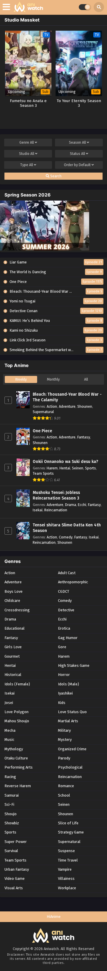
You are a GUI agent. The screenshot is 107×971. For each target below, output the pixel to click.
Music (9, 739)
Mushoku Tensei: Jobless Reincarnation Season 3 (56, 495)
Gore (62, 647)
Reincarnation (55, 510)
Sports (90, 468)
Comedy (66, 537)
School (64, 795)
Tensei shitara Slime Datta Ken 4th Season (67, 528)
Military (64, 730)
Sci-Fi (9, 804)
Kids (61, 702)
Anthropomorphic (73, 582)
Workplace (67, 888)
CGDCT (63, 591)
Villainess (66, 878)
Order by (77, 165)
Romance (66, 786)
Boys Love (13, 591)
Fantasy (83, 437)
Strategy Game (71, 832)
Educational (14, 628)
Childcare (12, 600)
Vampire (65, 869)
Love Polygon (16, 712)
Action (52, 406)
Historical (12, 674)
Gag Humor (68, 638)
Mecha (9, 730)
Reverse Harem (17, 786)
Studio (26, 154)
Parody (64, 758)
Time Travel (68, 860)
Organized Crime (72, 749)
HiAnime (54, 916)
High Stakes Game (73, 665)
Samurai (11, 795)
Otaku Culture (16, 758)
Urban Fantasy (16, 869)
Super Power (15, 841)
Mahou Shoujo (16, 721)
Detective (66, 610)
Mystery (65, 739)
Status (77, 154)
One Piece (42, 430)
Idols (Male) (68, 684)
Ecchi (82, 504)
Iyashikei (65, 693)
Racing (10, 776)
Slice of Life (68, 823)
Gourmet (12, 656)
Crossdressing (17, 610)
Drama (70, 504)
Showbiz (11, 823)
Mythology (13, 749)
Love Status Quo (72, 712)
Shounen (84, 406)
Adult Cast (66, 573)
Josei (8, 702)
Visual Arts (13, 888)
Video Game (14, 878)
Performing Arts (18, 767)
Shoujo (10, 814)
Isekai (38, 510)
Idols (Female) (17, 684)
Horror (64, 674)
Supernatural (43, 412)
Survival (11, 851)
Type (26, 165)
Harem (52, 468)
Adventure (67, 406)
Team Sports (43, 473)
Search (55, 176)
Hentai (64, 468)
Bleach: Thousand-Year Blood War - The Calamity (67, 397)
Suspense (66, 851)
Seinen (77, 468)
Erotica (64, 628)
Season (77, 142)
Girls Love (13, 647)
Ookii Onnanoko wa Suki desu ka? (65, 461)
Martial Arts (68, 721)
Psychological (70, 767)
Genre (26, 142)
